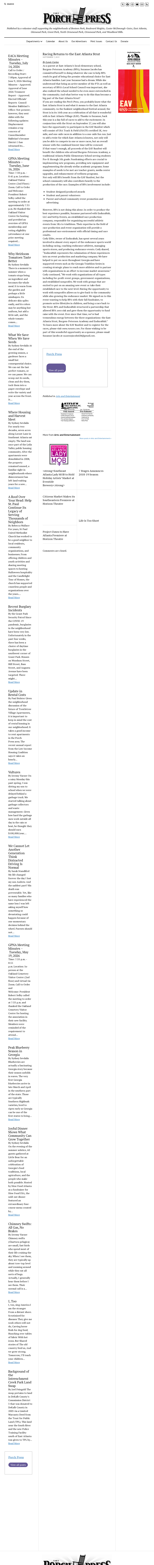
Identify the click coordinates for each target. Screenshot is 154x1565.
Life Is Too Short (89, 520)
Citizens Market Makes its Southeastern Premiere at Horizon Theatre (59, 500)
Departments (33, 41)
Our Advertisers (79, 41)
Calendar (50, 41)
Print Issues (96, 41)
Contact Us (111, 41)
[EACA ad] (133, 112)
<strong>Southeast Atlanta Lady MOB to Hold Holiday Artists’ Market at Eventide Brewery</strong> (58, 478)
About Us (63, 41)
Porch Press (16, 1457)
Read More (14, 149)
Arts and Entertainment (68, 396)
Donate (124, 41)
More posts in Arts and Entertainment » (95, 438)
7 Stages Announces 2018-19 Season (91, 472)
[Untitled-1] (133, 67)
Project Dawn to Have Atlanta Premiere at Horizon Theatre (56, 535)
